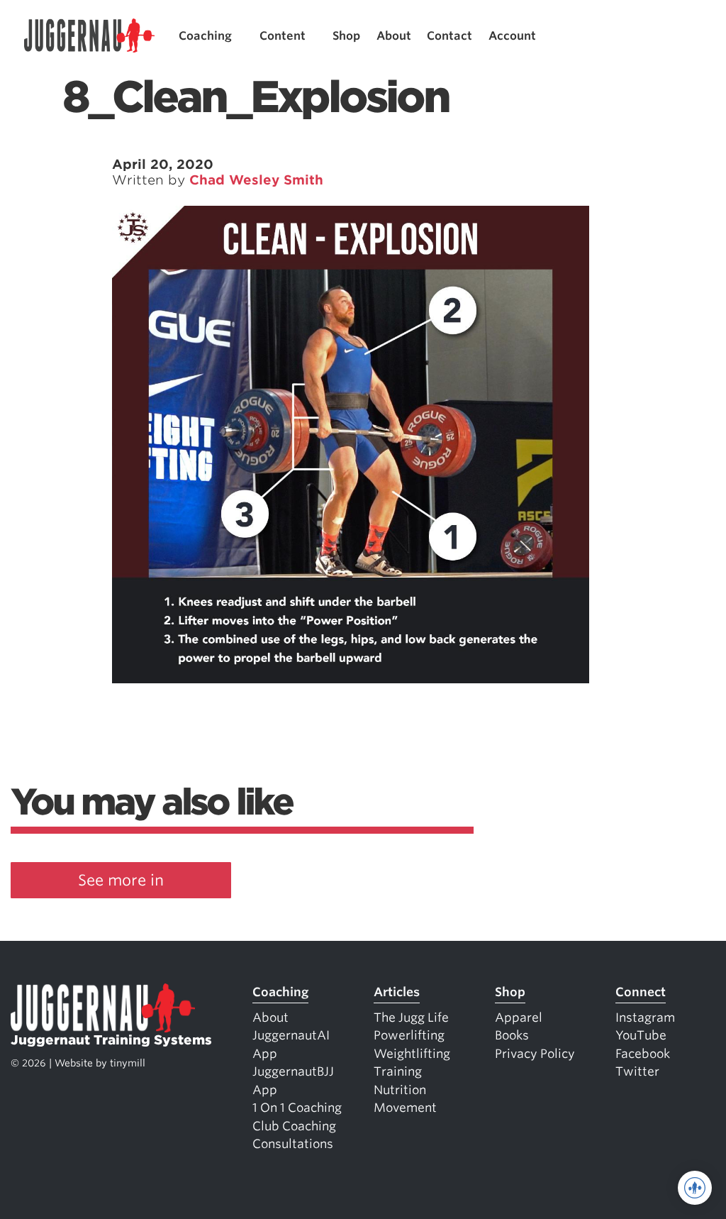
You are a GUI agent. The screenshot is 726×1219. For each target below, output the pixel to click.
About (393, 36)
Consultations (292, 1144)
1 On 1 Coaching (297, 1108)
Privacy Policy (535, 1054)
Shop (346, 36)
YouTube (640, 1035)
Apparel (518, 1017)
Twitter (637, 1071)
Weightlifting (412, 1054)
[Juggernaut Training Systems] (89, 36)
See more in (121, 880)
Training (398, 1071)
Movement (405, 1108)
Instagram (645, 1017)
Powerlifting (409, 1035)
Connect (640, 992)
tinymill (127, 1063)
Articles (397, 992)
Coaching (205, 36)
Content (282, 36)
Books (512, 1035)
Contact (449, 36)
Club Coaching (294, 1126)
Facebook (642, 1054)
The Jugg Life (411, 1017)
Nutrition (400, 1090)
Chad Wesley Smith (256, 179)
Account (512, 36)
